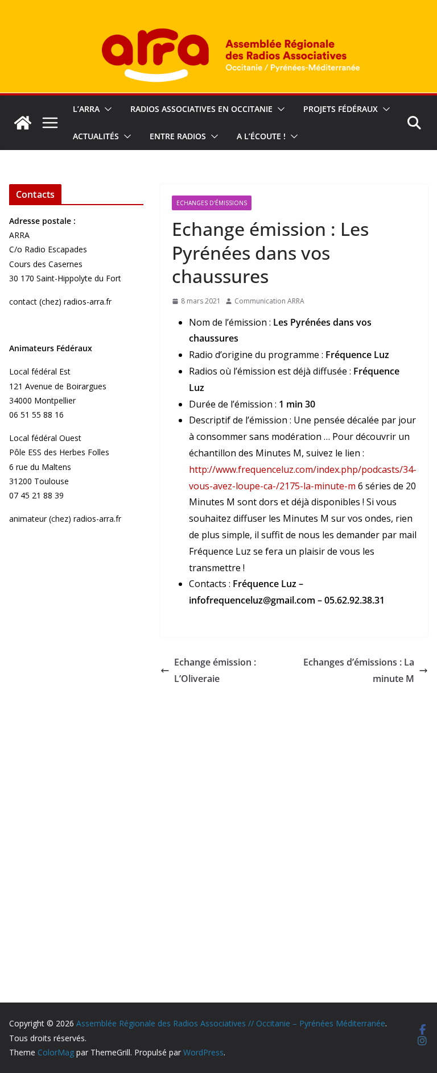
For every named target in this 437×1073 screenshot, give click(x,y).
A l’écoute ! (261, 136)
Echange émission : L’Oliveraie (215, 670)
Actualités (96, 136)
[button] (106, 109)
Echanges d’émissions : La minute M (358, 670)
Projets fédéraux (340, 108)
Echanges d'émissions (211, 203)
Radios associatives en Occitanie (201, 108)
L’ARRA (86, 108)
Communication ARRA (269, 301)
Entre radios (178, 136)
